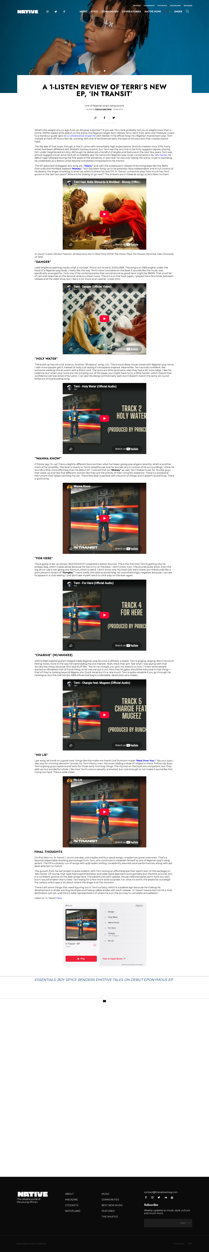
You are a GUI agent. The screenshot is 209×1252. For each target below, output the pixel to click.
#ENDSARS (188, 5)
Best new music (112, 1205)
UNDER (178, 11)
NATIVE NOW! (153, 11)
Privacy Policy (179, 1244)
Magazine (71, 1199)
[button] (104, 71)
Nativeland (175, 5)
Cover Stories (131, 11)
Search (187, 11)
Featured (108, 1210)
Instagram (47, 12)
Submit (183, 1223)
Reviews (137, 5)
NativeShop (149, 5)
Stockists (162, 5)
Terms (190, 1244)
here (59, 898)
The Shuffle (110, 1216)
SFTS (167, 11)
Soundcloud (165, 1197)
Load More (104, 1164)
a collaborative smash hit (81, 135)
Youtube (172, 1197)
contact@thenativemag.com (161, 1192)
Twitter (55, 12)
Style (94, 11)
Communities (110, 11)
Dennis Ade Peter (103, 109)
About (69, 1193)
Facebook (64, 12)
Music (83, 11)
